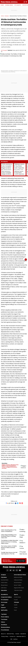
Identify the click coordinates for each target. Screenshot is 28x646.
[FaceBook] (15, 503)
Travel (15, 607)
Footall (15, 599)
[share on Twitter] (10, 570)
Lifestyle (16, 602)
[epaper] (24, 2)
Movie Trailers (17, 585)
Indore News (4, 582)
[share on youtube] (20, 570)
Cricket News (17, 597)
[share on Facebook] (7, 570)
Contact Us (12, 636)
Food (15, 610)
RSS (11, 639)
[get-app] (26, 2)
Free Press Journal (9, 2)
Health (15, 605)
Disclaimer (23, 634)
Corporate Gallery (6, 597)
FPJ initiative (4, 599)
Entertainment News (20, 574)
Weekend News (5, 627)
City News (4, 577)
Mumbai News (9, 5)
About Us (3, 634)
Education (4, 590)
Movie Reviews (18, 582)
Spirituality (4, 610)
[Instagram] (20, 503)
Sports (16, 594)
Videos (3, 622)
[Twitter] (17, 503)
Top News (4, 614)
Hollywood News (18, 580)
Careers (17, 634)
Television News (18, 590)
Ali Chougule (4, 50)
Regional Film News (19, 588)
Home (2, 5)
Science (3, 607)
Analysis (7, 16)
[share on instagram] (17, 570)
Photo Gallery (5, 617)
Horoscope (4, 602)
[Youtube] (22, 503)
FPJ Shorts (17, 5)
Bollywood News (18, 577)
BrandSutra (4, 594)
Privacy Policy (4, 636)
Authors (15, 639)
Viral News (4, 624)
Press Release (5, 630)
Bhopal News (4, 585)
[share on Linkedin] (13, 570)
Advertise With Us (21, 636)
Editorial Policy (10, 634)
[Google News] (10, 503)
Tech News (4, 619)
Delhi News (4, 588)
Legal (2, 605)
